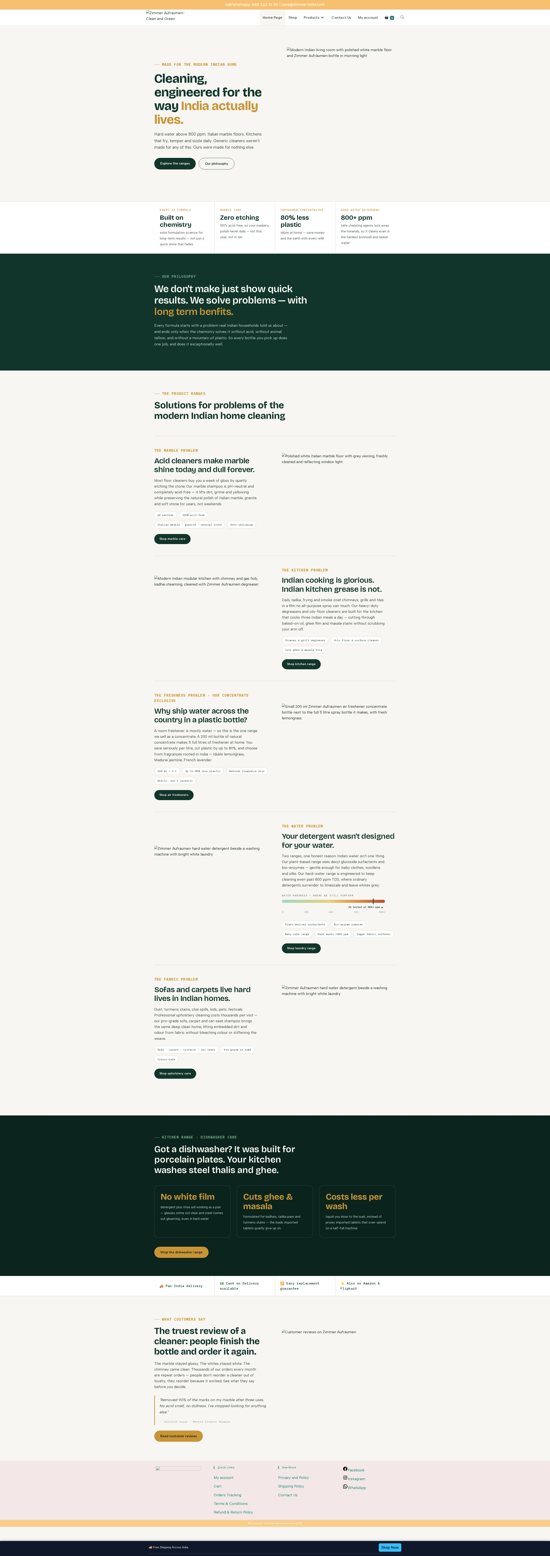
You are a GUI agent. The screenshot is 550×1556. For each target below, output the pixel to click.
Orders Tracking (227, 1495)
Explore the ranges (175, 163)
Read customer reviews (178, 1436)
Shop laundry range (301, 948)
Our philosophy (216, 164)
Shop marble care (172, 539)
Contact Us (288, 1495)
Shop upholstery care (175, 1073)
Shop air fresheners (173, 795)
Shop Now (390, 1547)
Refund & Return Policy (233, 1512)
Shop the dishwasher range (181, 1252)
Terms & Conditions (231, 1503)
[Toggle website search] (402, 18)
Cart (218, 1486)
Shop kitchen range (301, 664)
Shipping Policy (291, 1486)
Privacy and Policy (293, 1477)
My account (224, 1477)
